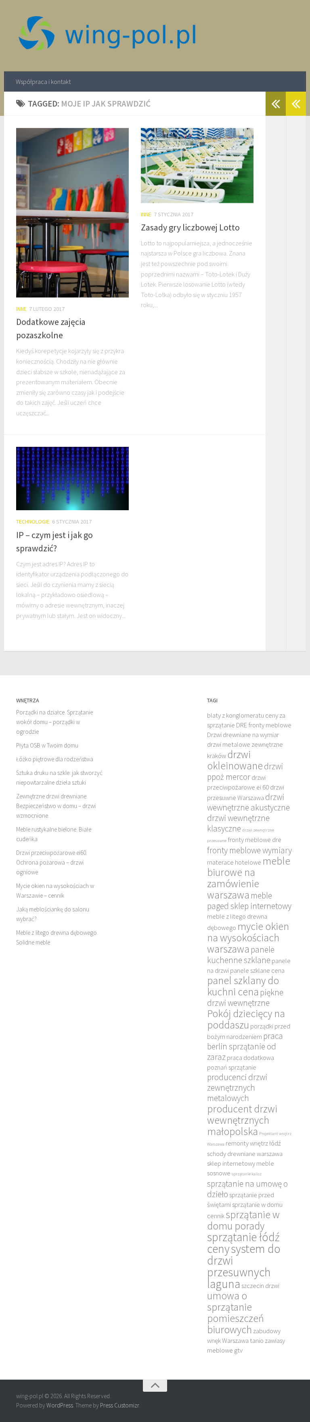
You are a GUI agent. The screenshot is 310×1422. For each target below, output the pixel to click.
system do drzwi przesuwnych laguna (244, 1266)
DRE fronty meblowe (263, 725)
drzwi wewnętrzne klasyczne (238, 823)
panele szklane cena (257, 970)
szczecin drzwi (260, 1286)
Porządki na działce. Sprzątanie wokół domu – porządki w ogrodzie (54, 721)
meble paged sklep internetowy (249, 900)
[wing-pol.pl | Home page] (107, 35)
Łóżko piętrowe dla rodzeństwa (54, 759)
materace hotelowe (234, 862)
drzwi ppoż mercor (245, 771)
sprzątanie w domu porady (243, 1220)
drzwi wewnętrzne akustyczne (248, 802)
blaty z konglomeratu (235, 715)
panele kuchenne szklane (240, 954)
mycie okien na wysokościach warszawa (248, 937)
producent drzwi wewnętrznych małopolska (242, 1120)
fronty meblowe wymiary (249, 850)
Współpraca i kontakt (43, 81)
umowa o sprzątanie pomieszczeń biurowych (235, 1312)
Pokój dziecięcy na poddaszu (246, 1019)
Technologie (33, 521)
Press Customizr (119, 1405)
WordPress (59, 1405)
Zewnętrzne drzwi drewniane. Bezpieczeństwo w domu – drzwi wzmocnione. (56, 805)
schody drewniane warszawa (245, 1154)
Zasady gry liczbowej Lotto (190, 227)
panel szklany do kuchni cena (243, 986)
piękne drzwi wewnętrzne (245, 997)
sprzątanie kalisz (247, 1174)
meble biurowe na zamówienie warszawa (248, 877)
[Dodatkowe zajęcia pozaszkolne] (72, 212)
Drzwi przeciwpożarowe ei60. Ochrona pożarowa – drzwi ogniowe (51, 862)
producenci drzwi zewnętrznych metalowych (237, 1088)
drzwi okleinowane (235, 760)
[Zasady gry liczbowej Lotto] (197, 165)
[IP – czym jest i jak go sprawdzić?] (72, 478)
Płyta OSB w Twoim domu (47, 745)
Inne (21, 308)
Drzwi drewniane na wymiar (243, 735)
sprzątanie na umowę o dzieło (247, 1189)
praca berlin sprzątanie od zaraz (245, 1046)
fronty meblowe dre (254, 840)
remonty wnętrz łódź (253, 1143)
